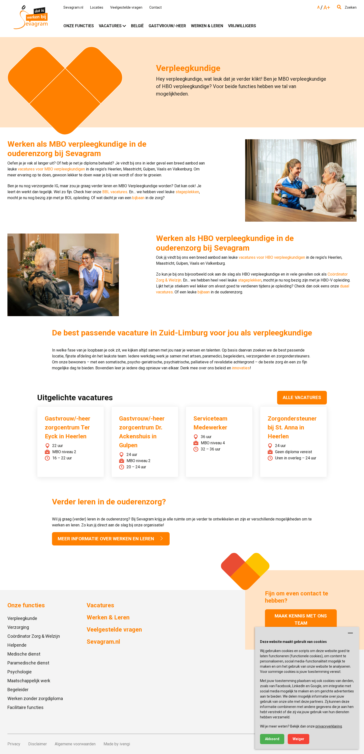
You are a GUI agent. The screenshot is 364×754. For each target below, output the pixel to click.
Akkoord (272, 739)
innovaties (241, 368)
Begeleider (17, 689)
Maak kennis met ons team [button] (301, 619)
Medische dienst (23, 654)
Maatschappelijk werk (28, 680)
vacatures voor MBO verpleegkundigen (51, 169)
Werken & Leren (207, 26)
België (137, 26)
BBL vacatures (114, 191)
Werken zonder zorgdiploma (35, 698)
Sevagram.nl (73, 7)
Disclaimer (37, 744)
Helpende (16, 645)
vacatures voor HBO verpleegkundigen (272, 257)
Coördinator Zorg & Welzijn (33, 636)
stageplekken (187, 191)
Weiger (298, 739)
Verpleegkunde (22, 618)
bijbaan (138, 197)
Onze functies (78, 26)
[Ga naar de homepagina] (30, 18)
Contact (155, 7)
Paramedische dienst (28, 662)
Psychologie (19, 671)
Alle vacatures (302, 397)
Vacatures (110, 26)
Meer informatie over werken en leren (106, 539)
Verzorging (18, 627)
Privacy (13, 744)
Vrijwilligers (242, 26)
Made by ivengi (117, 744)
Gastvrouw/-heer (167, 26)
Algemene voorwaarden (75, 744)
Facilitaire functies (25, 707)
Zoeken (350, 7)
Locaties (96, 7)
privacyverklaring (328, 726)
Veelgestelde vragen (126, 7)
